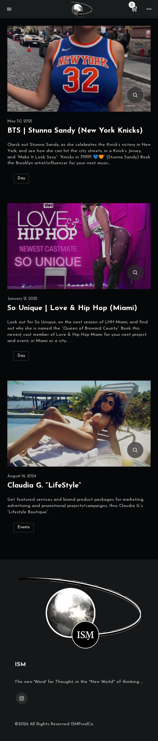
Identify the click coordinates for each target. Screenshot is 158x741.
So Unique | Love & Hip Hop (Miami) (72, 308)
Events (24, 527)
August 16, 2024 (21, 476)
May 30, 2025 (19, 121)
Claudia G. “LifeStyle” (44, 485)
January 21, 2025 (22, 299)
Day (21, 178)
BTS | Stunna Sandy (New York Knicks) (75, 130)
